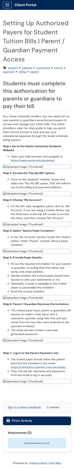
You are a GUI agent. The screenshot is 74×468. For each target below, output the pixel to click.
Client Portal (25, 5)
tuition (58, 68)
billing (22, 72)
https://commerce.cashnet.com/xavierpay (38, 367)
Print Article (21, 420)
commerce (43, 68)
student (13, 68)
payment (9, 72)
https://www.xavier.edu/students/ (33, 160)
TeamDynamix (38, 463)
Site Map (55, 463)
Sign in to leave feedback (24, 407)
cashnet (27, 68)
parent (34, 72)
